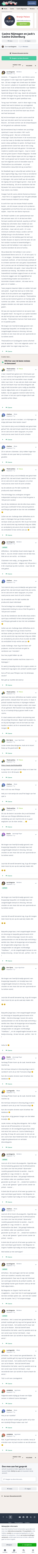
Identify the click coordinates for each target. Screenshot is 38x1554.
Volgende (29, 65)
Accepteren (28, 1545)
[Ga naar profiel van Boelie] (3, 834)
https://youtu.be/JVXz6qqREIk (11, 765)
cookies (9, 1533)
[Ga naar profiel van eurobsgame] (3, 47)
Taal (9, 1522)
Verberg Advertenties (7, 11)
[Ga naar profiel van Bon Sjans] (3, 741)
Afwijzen (9, 1545)
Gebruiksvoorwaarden (15, 1531)
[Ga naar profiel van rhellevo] (3, 415)
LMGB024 (10, 1390)
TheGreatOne (11, 369)
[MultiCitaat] (2, 351)
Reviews (25, 46)
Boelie (9, 834)
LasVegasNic (11, 1091)
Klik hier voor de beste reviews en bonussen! (17, 362)
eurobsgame (12, 46)
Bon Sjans (10, 740)
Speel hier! (23, 24)
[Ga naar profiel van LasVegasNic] (3, 1091)
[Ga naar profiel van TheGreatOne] (3, 369)
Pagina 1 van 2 (17, 65)
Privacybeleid (18, 1522)
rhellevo (9, 414)
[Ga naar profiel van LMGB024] (3, 1391)
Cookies (27, 1522)
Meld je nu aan (15, 1471)
